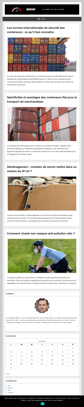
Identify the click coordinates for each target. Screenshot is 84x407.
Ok (43, 404)
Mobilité (10, 388)
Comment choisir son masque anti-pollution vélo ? (41, 233)
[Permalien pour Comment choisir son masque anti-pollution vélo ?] (42, 274)
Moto (9, 390)
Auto (9, 386)
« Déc (8, 374)
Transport (10, 392)
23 (73, 360)
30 (73, 364)
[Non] (81, 401)
